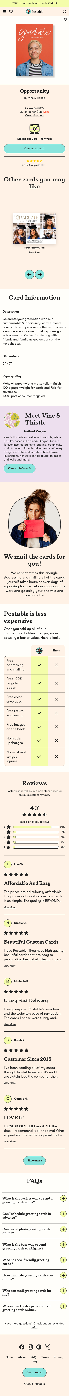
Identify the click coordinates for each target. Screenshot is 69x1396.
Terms (45, 1357)
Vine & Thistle (36, 98)
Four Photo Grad (34, 248)
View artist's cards (19, 468)
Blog (34, 1361)
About (22, 1357)
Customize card (34, 148)
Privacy (58, 1357)
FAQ (33, 1357)
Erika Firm (34, 253)
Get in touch (34, 1372)
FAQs (34, 1327)
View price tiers (34, 115)
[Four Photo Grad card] (34, 228)
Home (9, 1357)
